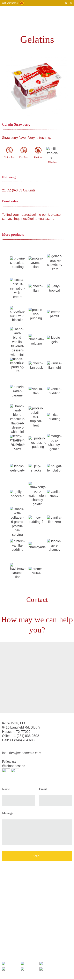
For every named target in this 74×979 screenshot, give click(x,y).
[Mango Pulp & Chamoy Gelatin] (54, 442)
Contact (57, 11)
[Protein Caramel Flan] (36, 262)
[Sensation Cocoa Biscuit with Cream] (17, 288)
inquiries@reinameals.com (21, 753)
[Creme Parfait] (54, 314)
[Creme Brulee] (36, 571)
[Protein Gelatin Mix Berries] (17, 522)
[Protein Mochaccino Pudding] (38, 442)
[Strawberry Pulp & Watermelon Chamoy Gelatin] (38, 494)
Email (43, 789)
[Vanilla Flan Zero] (54, 519)
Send (36, 856)
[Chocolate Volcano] (36, 339)
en (65, 3)
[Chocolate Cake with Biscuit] (17, 314)
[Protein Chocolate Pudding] (17, 262)
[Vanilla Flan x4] (36, 391)
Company (26, 11)
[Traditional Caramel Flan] (17, 571)
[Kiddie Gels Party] (17, 468)
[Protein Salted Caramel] (17, 391)
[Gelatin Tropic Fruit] (54, 288)
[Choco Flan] (36, 288)
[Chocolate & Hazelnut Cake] (17, 442)
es (70, 3)
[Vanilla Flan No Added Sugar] (54, 365)
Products (38, 11)
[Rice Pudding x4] (54, 416)
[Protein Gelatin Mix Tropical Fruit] (36, 416)
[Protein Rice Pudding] (36, 314)
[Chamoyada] (37, 545)
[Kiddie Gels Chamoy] (54, 545)
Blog (48, 11)
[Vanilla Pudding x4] (54, 391)
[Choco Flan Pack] (36, 365)
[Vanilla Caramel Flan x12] (54, 494)
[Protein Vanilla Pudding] (17, 545)
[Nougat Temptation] (54, 468)
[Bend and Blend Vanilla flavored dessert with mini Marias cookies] (17, 346)
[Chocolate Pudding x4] (17, 365)
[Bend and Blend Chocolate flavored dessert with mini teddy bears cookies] (17, 425)
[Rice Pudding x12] (36, 519)
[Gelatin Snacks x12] (17, 494)
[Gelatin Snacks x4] (36, 468)
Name (6, 789)
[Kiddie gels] (54, 339)
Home (15, 11)
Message (7, 813)
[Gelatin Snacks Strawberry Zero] (55, 262)
